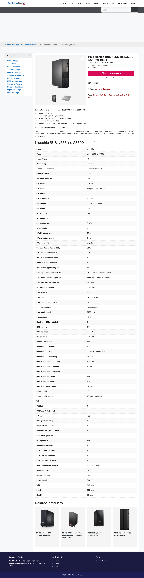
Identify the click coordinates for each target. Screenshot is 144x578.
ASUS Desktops (13, 70)
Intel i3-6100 (127, 95)
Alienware (122, 3)
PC (89, 97)
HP (73, 3)
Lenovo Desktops (14, 72)
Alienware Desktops (15, 75)
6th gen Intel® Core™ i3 (101, 95)
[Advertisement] (72, 27)
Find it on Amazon (111, 73)
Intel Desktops (13, 93)
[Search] (134, 9)
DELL (80, 3)
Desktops (64, 3)
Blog (133, 3)
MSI (113, 3)
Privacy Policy (101, 561)
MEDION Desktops (14, 81)
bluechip (114, 95)
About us (56, 561)
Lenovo (105, 3)
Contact (55, 567)
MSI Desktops (13, 78)
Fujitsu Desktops (14, 90)
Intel (119, 95)
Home (7, 45)
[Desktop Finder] (16, 3)
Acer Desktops (13, 64)
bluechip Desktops (28, 45)
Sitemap (55, 564)
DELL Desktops (13, 67)
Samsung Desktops (15, 84)
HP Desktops (12, 61)
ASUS (96, 3)
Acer (88, 3)
